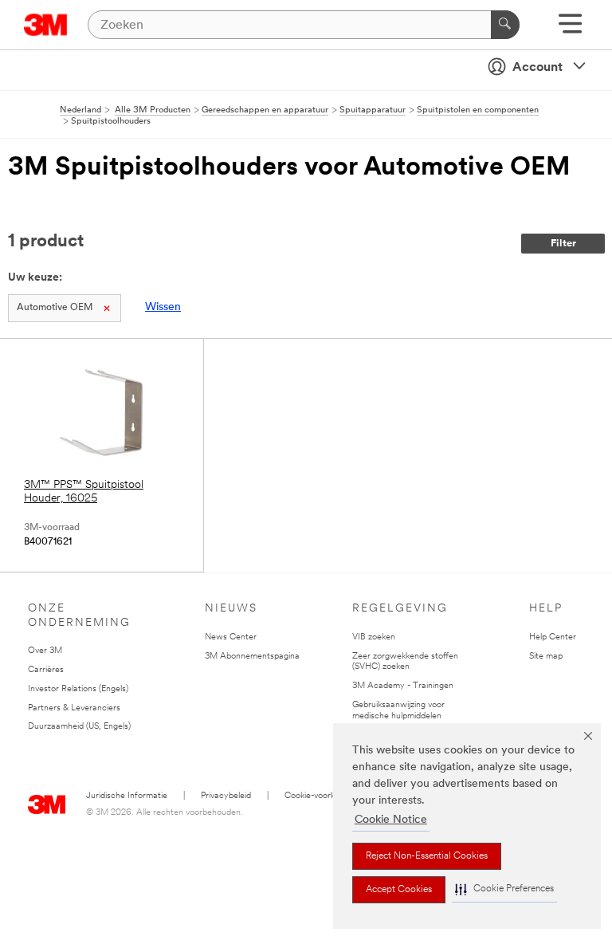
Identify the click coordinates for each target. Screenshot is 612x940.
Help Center (552, 637)
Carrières (46, 670)
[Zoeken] (505, 24)
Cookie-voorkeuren (320, 796)
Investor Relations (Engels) (78, 689)
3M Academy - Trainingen (402, 686)
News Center (231, 637)
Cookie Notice (391, 820)
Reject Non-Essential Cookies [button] (427, 856)
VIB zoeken (373, 637)
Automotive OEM (54, 308)
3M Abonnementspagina (252, 656)
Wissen (163, 307)
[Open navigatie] (570, 29)
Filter (563, 243)
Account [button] (537, 67)
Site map (546, 656)
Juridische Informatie (126, 796)
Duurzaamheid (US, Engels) (79, 726)
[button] (504, 889)
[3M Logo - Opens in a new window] (46, 25)
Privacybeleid (226, 796)
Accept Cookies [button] (399, 890)
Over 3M (45, 651)
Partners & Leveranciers (74, 708)
